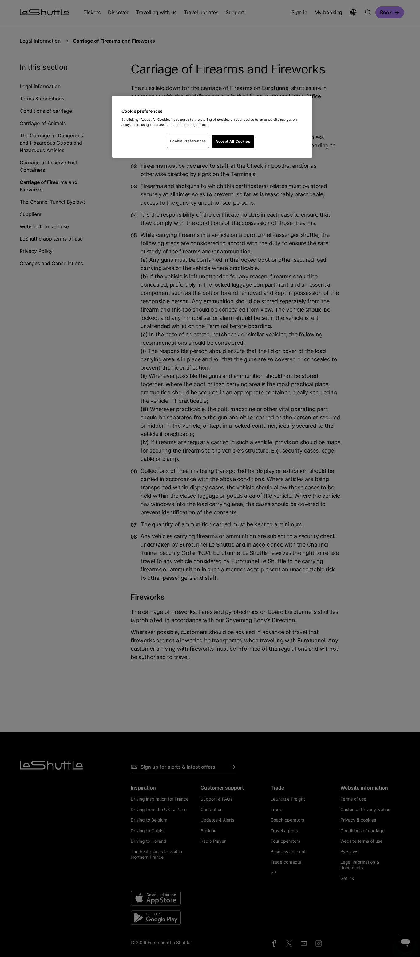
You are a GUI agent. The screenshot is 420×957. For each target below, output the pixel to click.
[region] (212, 127)
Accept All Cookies (233, 141)
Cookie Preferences (188, 141)
